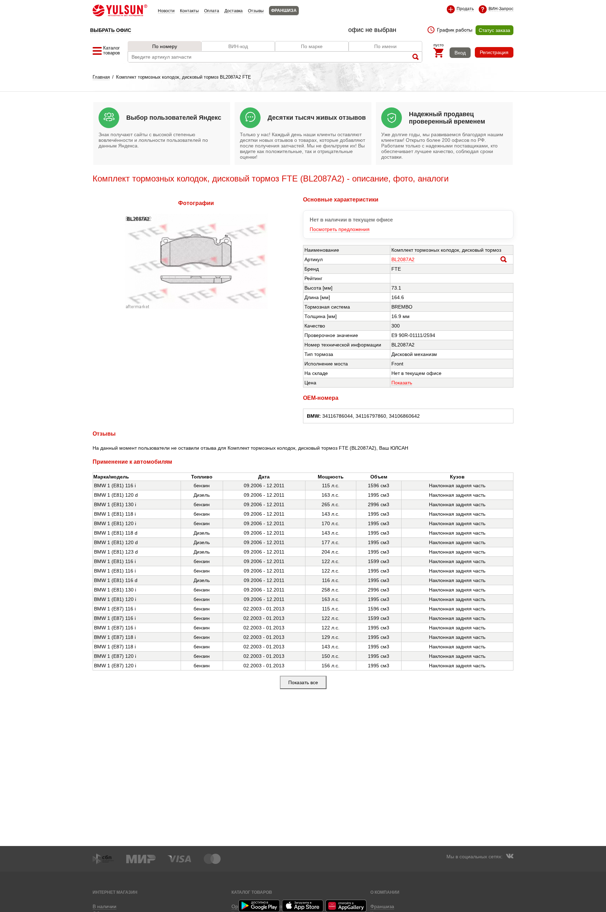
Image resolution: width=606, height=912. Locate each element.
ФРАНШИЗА (284, 10)
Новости (166, 10)
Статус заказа (494, 30)
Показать (401, 382)
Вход (460, 52)
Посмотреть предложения (340, 229)
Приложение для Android (259, 906)
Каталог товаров (251, 892)
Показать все (303, 682)
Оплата (211, 10)
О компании (384, 892)
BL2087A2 (403, 259)
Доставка (233, 10)
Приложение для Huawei (346, 906)
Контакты (189, 10)
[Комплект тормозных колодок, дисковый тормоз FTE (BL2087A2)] (196, 307)
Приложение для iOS (303, 906)
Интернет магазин (115, 892)
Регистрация (494, 52)
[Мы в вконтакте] (509, 857)
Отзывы (256, 10)
